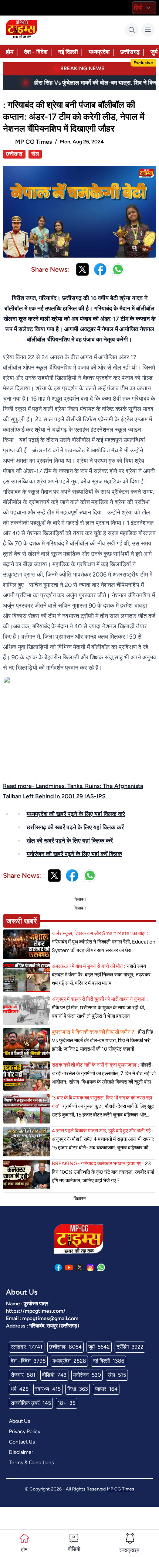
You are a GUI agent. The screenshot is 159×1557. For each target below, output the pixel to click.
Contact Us (22, 1442)
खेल (35, 154)
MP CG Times (120, 1489)
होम (9, 51)
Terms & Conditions (31, 1462)
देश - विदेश (35, 51)
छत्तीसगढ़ (130, 51)
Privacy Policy (24, 1431)
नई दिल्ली (68, 51)
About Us (19, 1421)
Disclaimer (21, 1452)
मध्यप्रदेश (99, 51)
